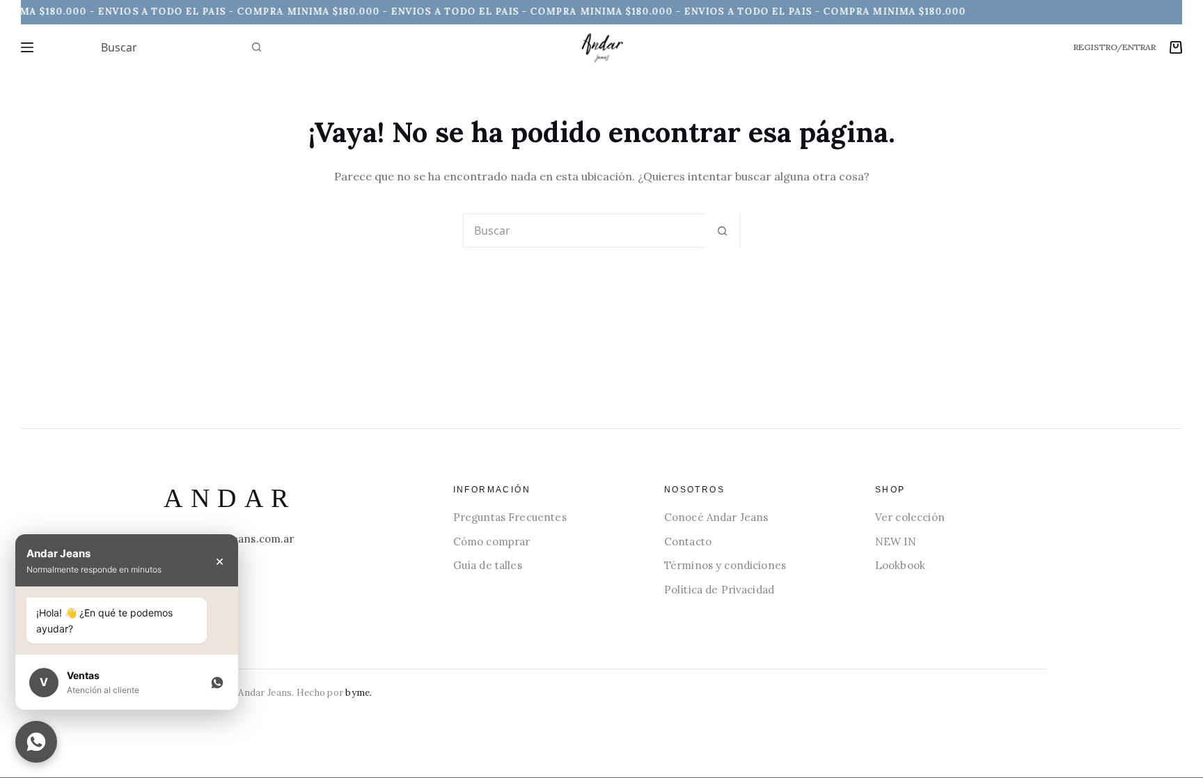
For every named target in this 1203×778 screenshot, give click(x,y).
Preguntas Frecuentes (510, 517)
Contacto (687, 541)
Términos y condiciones (725, 565)
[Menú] (27, 47)
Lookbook (900, 565)
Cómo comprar (491, 541)
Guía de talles (487, 565)
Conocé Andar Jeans (716, 517)
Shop (890, 490)
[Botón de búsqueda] (256, 47)
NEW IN (895, 541)
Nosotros (694, 490)
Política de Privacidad (719, 589)
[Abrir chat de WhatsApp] (36, 742)
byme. (358, 693)
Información (491, 490)
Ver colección (910, 517)
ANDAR (230, 498)
